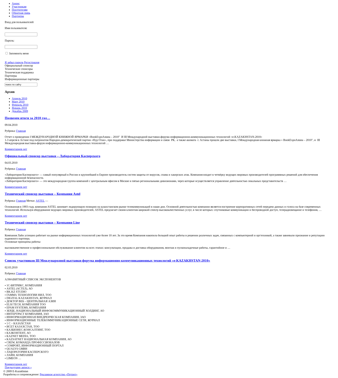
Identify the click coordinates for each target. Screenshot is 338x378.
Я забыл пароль (14, 62)
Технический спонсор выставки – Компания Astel (42, 194)
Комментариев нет (16, 149)
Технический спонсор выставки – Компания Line (42, 222)
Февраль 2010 (20, 104)
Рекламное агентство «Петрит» (58, 374)
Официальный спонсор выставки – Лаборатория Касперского (52, 156)
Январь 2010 (19, 107)
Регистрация (31, 62)
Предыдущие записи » (18, 367)
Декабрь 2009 (20, 111)
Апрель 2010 (19, 98)
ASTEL (40, 200)
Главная (21, 130)
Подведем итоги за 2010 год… (27, 118)
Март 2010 (18, 101)
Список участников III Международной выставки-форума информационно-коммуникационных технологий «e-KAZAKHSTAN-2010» (107, 260)
